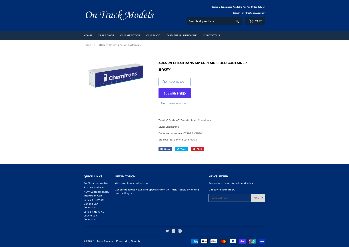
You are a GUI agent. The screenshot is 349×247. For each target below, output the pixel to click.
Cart (258, 21)
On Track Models (103, 241)
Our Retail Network (182, 35)
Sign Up (258, 198)
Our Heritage (130, 35)
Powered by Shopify (128, 241)
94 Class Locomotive (96, 183)
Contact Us (211, 35)
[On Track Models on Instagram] (180, 231)
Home (88, 35)
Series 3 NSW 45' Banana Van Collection (94, 203)
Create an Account (255, 13)
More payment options (174, 103)
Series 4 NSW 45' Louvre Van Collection (94, 215)
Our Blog (153, 35)
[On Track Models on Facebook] (174, 231)
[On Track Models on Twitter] (167, 231)
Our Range (106, 35)
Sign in (236, 13)
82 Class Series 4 (94, 187)
